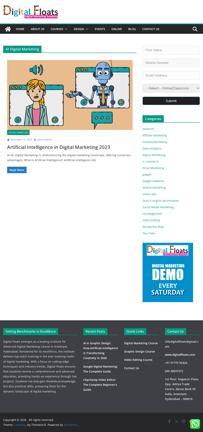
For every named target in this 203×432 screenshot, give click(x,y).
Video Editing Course (138, 360)
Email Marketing (153, 168)
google (147, 174)
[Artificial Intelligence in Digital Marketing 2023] (70, 95)
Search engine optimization (161, 200)
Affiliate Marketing (155, 135)
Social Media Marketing (158, 207)
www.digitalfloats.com (180, 354)
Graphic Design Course (139, 351)
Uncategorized (152, 214)
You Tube (149, 233)
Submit (171, 101)
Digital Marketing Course (141, 343)
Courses (57, 29)
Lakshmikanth (44, 139)
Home (20, 29)
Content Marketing (155, 142)
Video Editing (151, 220)
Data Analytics (152, 148)
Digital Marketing (18, 132)
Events (100, 29)
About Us (37, 29)
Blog (132, 29)
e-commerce (151, 161)
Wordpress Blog (153, 227)
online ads (149, 194)
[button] (65, 29)
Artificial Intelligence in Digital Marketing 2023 (58, 147)
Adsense (148, 129)
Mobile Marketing (154, 187)
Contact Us (150, 29)
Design (79, 29)
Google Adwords (153, 181)
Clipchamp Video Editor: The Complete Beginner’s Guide (100, 384)
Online (116, 29)
